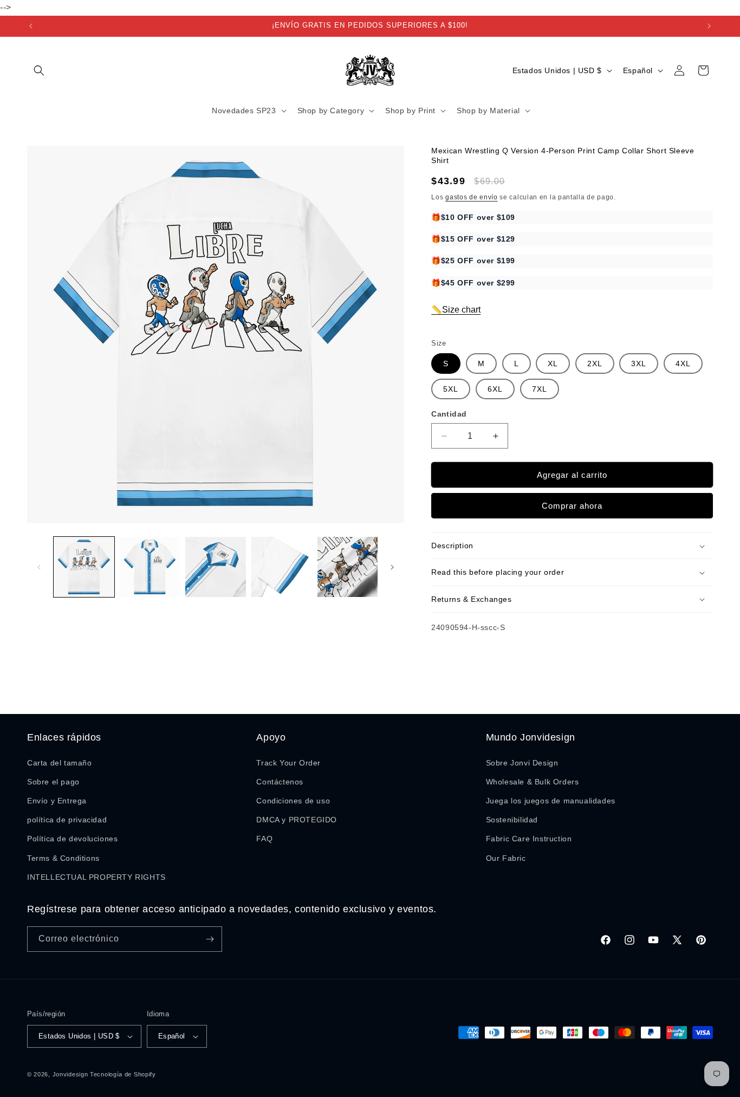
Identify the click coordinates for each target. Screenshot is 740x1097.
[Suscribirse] (210, 939)
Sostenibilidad (512, 819)
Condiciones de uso (293, 800)
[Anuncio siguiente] (709, 26)
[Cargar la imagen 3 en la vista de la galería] (215, 567)
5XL (450, 389)
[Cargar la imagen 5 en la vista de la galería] (347, 567)
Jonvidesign (70, 1074)
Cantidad (448, 414)
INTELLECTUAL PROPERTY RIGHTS (96, 877)
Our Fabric (506, 858)
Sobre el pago (53, 781)
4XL (683, 364)
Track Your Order (288, 762)
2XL (594, 364)
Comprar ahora (572, 506)
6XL (495, 389)
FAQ (264, 838)
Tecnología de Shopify (123, 1074)
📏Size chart (456, 310)
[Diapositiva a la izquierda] (39, 567)
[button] (39, 70)
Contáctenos (279, 781)
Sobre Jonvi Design (522, 762)
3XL (638, 364)
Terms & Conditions (63, 858)
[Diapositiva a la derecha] (392, 567)
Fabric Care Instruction (529, 838)
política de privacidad (67, 819)
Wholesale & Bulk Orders (532, 781)
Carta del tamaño (59, 762)
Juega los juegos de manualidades (550, 800)
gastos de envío (471, 197)
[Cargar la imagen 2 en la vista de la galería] (150, 567)
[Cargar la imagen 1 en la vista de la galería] (84, 567)
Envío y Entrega (57, 800)
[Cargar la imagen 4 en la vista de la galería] (281, 567)
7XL (539, 389)
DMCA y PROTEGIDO (296, 819)
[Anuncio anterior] (31, 26)
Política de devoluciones (72, 838)
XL (553, 364)
